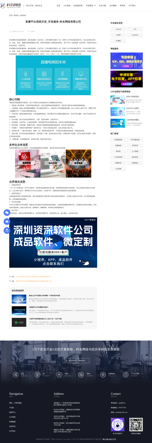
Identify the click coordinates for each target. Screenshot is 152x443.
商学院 (122, 5)
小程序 (118, 35)
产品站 (11, 407)
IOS (135, 29)
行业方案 (102, 5)
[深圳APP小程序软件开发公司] (53, 267)
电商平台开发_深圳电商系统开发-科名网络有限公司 (34, 281)
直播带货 (118, 163)
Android (118, 29)
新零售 (118, 151)
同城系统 (135, 163)
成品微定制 (78, 5)
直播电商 (118, 145)
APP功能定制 (135, 140)
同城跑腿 (12, 422)
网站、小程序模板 (15, 403)
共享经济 (135, 145)
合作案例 (113, 5)
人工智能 (135, 151)
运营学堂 (12, 426)
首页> (11, 15)
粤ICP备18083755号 (109, 439)
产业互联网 (118, 157)
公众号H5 (135, 35)
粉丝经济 (135, 157)
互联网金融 (118, 140)
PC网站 (118, 41)
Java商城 (67, 5)
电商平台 (12, 412)
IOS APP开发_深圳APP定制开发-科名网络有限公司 (33, 276)
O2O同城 (12, 417)
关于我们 (132, 5)
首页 (58, 5)
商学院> (16, 15)
